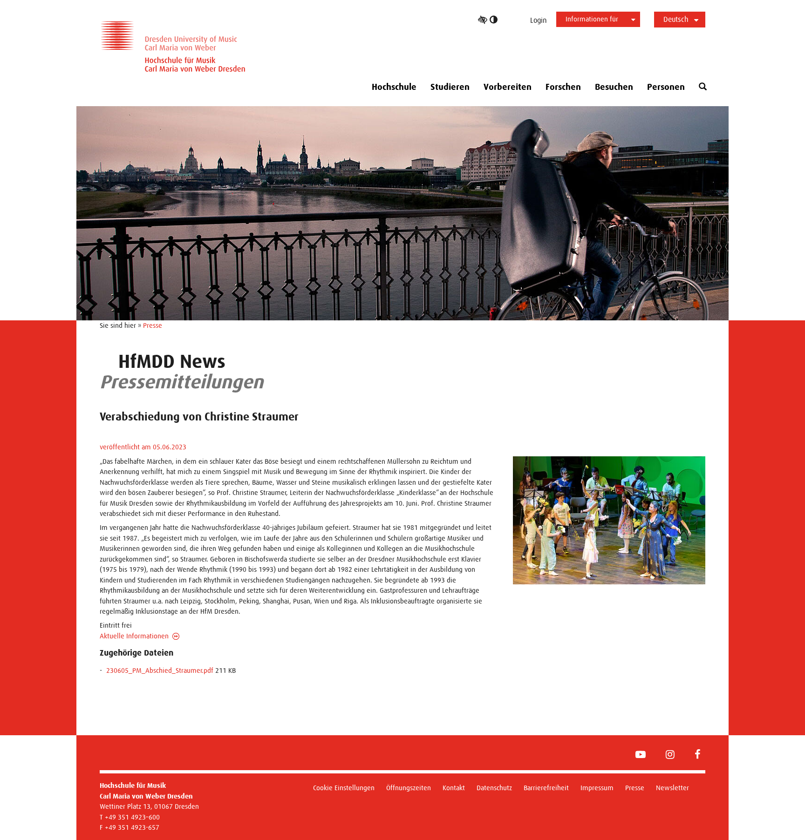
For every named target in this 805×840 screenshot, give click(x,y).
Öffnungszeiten (408, 788)
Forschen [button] (563, 87)
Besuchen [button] (614, 87)
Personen (666, 87)
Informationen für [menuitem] (592, 19)
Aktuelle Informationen (134, 636)
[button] (703, 87)
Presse (152, 325)
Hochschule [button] (394, 87)
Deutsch (676, 19)
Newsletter (672, 788)
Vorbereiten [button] (508, 87)
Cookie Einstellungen (344, 788)
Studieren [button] (450, 87)
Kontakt (454, 788)
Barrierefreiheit (546, 788)
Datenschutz (494, 788)
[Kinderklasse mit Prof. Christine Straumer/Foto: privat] (609, 520)
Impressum (597, 788)
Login (538, 20)
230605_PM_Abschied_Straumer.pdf (159, 670)
